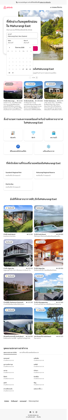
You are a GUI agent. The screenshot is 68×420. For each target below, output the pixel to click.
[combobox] (22, 36)
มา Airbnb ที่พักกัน (56, 7)
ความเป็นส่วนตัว (30, 417)
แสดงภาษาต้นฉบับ (45, 2)
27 (23, 69)
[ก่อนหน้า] (30, 77)
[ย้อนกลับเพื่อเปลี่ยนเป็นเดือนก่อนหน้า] (9, 47)
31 (12, 73)
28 (26, 69)
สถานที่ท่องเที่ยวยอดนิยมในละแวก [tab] (29, 352)
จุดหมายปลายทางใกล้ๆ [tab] (10, 352)
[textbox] (14, 43)
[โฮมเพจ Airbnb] (8, 7)
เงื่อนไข (39, 417)
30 (9, 73)
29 (30, 69)
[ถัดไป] (36, 77)
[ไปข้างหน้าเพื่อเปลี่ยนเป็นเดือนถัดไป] (29, 47)
